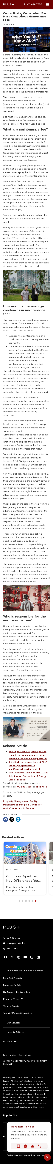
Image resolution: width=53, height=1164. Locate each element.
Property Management (16, 801)
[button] (5, 819)
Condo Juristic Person (21, 808)
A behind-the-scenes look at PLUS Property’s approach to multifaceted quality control (28, 766)
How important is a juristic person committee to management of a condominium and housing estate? (28, 755)
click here (41, 786)
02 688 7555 (24, 786)
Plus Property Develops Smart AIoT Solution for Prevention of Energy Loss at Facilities (28, 776)
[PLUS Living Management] (26, 740)
